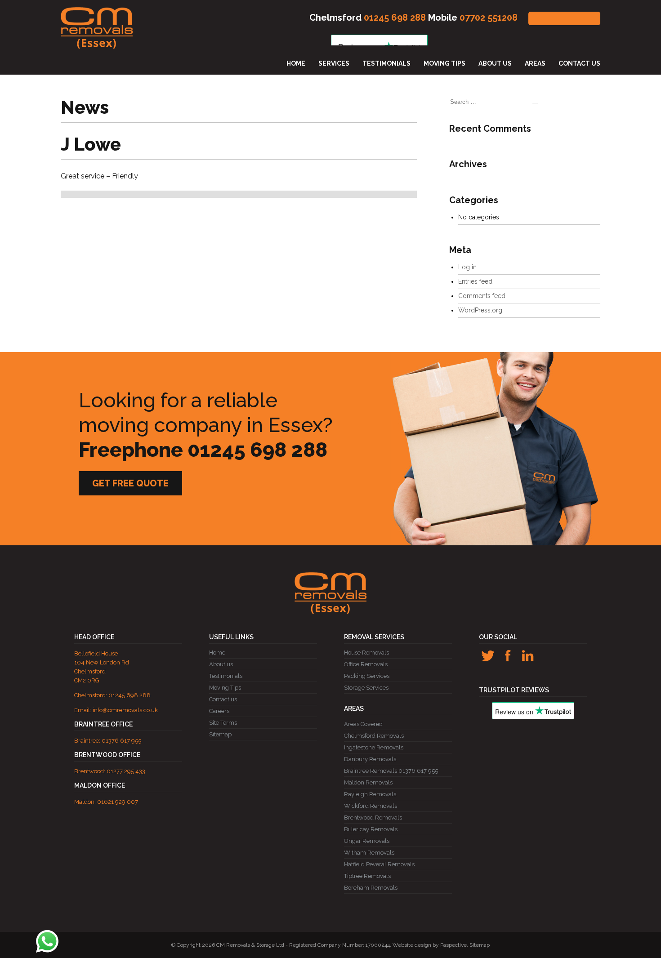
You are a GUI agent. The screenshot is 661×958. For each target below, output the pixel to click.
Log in (467, 267)
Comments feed (481, 295)
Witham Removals (369, 852)
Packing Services (366, 676)
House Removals (366, 652)
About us (495, 63)
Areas (535, 63)
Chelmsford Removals (374, 735)
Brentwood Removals (373, 817)
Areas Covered (363, 724)
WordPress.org (480, 310)
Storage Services (366, 687)
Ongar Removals (366, 841)
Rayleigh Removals (370, 794)
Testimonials (386, 63)
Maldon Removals (368, 782)
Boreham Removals (370, 887)
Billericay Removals (370, 829)
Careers (219, 711)
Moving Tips (444, 63)
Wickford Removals (370, 805)
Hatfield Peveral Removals (379, 864)
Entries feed (475, 281)
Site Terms (223, 722)
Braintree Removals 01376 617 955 (391, 770)
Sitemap (220, 734)
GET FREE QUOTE (564, 18)
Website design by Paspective (430, 945)
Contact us (579, 63)
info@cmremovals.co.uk (125, 710)
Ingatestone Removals (373, 747)
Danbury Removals (370, 759)
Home (295, 63)
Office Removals (366, 664)
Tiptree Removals (367, 876)
